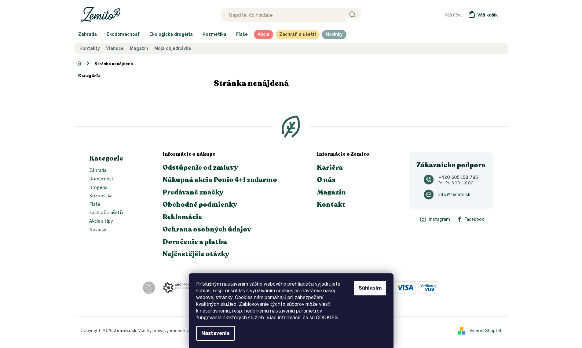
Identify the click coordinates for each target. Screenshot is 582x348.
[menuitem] (88, 34)
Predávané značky (193, 192)
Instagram (439, 219)
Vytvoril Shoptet (486, 330)
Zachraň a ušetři (106, 213)
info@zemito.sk (454, 194)
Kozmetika (100, 196)
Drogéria (98, 188)
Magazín (139, 48)
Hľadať (353, 13)
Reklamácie (182, 217)
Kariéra (330, 167)
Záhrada (97, 170)
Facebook (474, 219)
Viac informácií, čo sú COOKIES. (302, 317)
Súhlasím (370, 288)
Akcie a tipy (101, 221)
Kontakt (331, 204)
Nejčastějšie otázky (196, 254)
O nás (326, 179)
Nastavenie (215, 333)
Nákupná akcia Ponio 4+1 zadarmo (220, 179)
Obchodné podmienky (200, 204)
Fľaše (94, 204)
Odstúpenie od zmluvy (200, 167)
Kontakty (89, 48)
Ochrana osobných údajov (207, 229)
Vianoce (115, 48)
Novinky (97, 230)
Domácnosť (101, 179)
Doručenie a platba (195, 241)
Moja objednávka (172, 48)
